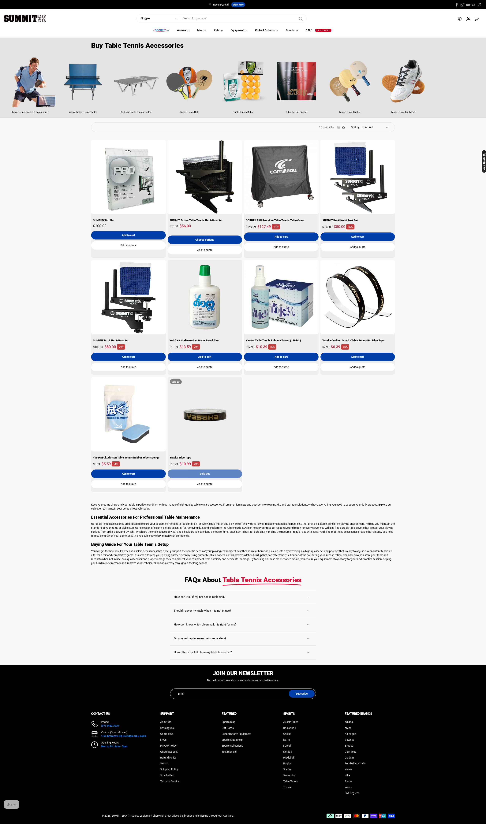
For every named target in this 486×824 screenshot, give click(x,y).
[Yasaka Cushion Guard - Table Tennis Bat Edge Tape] (357, 297)
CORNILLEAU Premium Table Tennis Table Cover (275, 220)
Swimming (289, 775)
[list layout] (339, 127)
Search (164, 763)
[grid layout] (343, 127)
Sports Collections (232, 745)
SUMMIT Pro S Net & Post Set (111, 340)
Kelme (348, 769)
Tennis (287, 787)
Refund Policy (168, 757)
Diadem (349, 757)
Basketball (289, 727)
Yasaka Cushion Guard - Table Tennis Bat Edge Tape (353, 340)
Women (181, 30)
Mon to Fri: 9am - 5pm (114, 746)
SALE (309, 30)
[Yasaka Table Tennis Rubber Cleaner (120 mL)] (281, 297)
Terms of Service (169, 781)
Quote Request (169, 751)
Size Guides (167, 775)
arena (348, 727)
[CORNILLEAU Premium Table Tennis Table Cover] (281, 177)
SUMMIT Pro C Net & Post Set (340, 220)
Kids (216, 30)
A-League (350, 733)
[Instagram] (462, 4)
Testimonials (229, 751)
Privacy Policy (168, 745)
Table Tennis (290, 781)
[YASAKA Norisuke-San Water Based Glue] (205, 297)
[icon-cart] (476, 18)
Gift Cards (228, 727)
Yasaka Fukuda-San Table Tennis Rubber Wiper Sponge (126, 457)
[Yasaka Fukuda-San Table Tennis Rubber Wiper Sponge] (128, 414)
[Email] (474, 4)
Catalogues (167, 727)
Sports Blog (228, 721)
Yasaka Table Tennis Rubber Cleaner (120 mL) (273, 340)
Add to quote (128, 245)
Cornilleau (351, 751)
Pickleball (288, 757)
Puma (348, 781)
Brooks (349, 745)
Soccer (287, 769)
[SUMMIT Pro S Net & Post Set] (128, 297)
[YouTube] (468, 4)
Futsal (287, 745)
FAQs (163, 739)
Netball (287, 751)
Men (200, 30)
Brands (290, 30)
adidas (349, 721)
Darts (286, 739)
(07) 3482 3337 (110, 725)
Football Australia (355, 763)
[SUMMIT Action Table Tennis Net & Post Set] (205, 177)
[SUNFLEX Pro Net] (128, 177)
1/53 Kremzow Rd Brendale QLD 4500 (123, 735)
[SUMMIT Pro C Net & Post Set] (357, 177)
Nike (347, 775)
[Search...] (300, 18)
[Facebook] (456, 4)
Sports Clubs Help (232, 739)
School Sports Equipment (236, 733)
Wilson (349, 787)
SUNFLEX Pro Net (103, 220)
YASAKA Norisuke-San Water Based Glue (194, 340)
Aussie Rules (290, 721)
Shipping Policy (169, 769)
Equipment (237, 30)
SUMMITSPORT (121, 815)
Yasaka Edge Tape (180, 457)
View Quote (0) (484, 161)
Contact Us (166, 733)
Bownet (349, 739)
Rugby (287, 763)
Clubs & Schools (265, 30)
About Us (165, 721)
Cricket (287, 733)
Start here (238, 4)
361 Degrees (352, 793)
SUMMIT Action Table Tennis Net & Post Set (196, 220)
